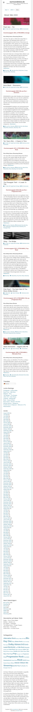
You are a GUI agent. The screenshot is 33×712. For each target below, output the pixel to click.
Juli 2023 (5, 472)
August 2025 (6, 432)
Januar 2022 (6, 500)
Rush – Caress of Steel (9, 400)
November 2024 (7, 446)
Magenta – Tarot (7, 393)
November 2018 (7, 561)
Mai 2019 (5, 551)
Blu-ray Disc (7, 126)
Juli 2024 (5, 452)
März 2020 (6, 535)
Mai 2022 (5, 494)
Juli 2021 (5, 510)
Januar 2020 (6, 538)
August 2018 (6, 565)
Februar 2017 (6, 594)
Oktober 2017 (6, 581)
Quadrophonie (7, 660)
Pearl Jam (5, 71)
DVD (4, 607)
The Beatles (23, 665)
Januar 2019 (6, 557)
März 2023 (6, 478)
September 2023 (7, 468)
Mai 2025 (5, 437)
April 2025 (5, 438)
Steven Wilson (10, 663)
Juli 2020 (5, 529)
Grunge (26, 70)
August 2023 (6, 470)
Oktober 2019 (6, 543)
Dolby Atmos (21, 70)
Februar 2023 (6, 479)
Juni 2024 (5, 454)
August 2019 (6, 546)
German (7, 383)
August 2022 (6, 489)
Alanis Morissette (15, 374)
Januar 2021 (6, 519)
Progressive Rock (15, 226)
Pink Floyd (5, 333)
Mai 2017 (5, 589)
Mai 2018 (5, 570)
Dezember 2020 (7, 521)
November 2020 (7, 522)
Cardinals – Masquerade (9, 398)
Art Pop (23, 638)
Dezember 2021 (7, 502)
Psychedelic (26, 657)
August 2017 (6, 584)
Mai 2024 (5, 456)
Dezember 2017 (7, 578)
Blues (13, 641)
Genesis (27, 647)
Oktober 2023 (6, 467)
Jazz (16, 649)
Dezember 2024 (7, 444)
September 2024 (7, 449)
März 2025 (6, 440)
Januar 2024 (6, 462)
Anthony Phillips (19, 638)
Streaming (7, 70)
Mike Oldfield (21, 651)
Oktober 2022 (6, 486)
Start (7, 9)
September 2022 (7, 487)
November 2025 (7, 427)
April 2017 (5, 591)
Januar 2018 (6, 576)
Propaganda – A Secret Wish (10, 390)
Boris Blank (25, 126)
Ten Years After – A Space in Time (15, 141)
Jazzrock (20, 649)
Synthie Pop (16, 665)
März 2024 (6, 459)
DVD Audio (6, 609)
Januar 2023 (6, 481)
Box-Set (23, 641)
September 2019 (7, 545)
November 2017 (7, 580)
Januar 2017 (6, 596)
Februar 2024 (6, 460)
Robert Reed (14, 660)
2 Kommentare (24, 348)
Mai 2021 (5, 513)
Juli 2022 (5, 491)
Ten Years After (19, 168)
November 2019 (7, 541)
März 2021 (6, 516)
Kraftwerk (11, 651)
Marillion (16, 651)
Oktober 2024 (6, 448)
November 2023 (7, 465)
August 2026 (6, 413)
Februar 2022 (6, 499)
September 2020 (7, 526)
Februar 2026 (6, 422)
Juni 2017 (5, 588)
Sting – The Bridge (9, 241)
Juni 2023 (5, 473)
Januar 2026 (6, 424)
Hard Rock (12, 649)
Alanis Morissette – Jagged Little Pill (15, 346)
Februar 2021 (6, 518)
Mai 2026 (5, 417)
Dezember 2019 (7, 540)
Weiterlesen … (7, 68)
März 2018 (6, 573)
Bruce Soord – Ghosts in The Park (11, 401)
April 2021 (5, 514)
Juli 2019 (5, 548)
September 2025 (7, 430)
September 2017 (7, 583)
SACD (4, 612)
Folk (16, 647)
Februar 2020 (6, 537)
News (25, 651)
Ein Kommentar (25, 29)
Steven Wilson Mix (21, 663)
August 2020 (6, 527)
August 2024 (6, 451)
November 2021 (7, 503)
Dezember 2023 (7, 464)
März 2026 (6, 421)
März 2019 (6, 554)
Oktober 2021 (6, 505)
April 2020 (5, 534)
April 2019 (5, 553)
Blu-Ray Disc (19, 126)
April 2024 (5, 457)
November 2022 (7, 484)
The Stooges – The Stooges (10, 395)
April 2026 (5, 419)
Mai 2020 (5, 532)
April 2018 (5, 572)
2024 (13, 9)
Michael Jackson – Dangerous (10, 403)
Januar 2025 (6, 443)
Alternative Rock (14, 70)
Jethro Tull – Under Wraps (9, 396)
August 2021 (6, 508)
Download (5, 604)
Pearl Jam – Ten (9, 27)
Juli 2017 (5, 586)
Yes (11, 667)
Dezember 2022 (7, 483)
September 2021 (7, 507)
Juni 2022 (5, 492)
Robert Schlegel (16, 29)
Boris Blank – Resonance (12, 85)
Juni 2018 (5, 569)
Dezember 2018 (7, 559)
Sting (23, 275)
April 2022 (5, 495)
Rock (9, 71)
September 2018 (7, 564)
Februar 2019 (6, 556)
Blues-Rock (25, 167)
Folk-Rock (21, 647)
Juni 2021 (5, 511)
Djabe (7, 644)
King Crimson (6, 651)
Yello (19, 127)
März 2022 (6, 497)
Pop (18, 275)
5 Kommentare (25, 87)
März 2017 (6, 592)
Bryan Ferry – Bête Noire (9, 392)
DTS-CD (5, 605)
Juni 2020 (5, 530)
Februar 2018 (6, 575)
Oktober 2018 (6, 562)
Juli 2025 (5, 433)
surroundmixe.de (17, 2)
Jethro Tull (25, 649)
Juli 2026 (5, 414)
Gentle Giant (6, 649)
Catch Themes (19, 710)
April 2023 (5, 476)
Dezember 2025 (7, 425)
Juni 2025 (5, 435)
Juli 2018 (5, 567)
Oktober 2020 (6, 524)
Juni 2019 (5, 549)
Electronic (11, 127)
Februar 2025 (6, 441)
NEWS (5, 610)
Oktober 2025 (6, 429)
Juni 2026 (5, 416)
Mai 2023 (5, 475)
